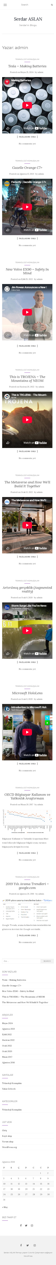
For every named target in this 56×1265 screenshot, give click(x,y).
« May (5, 1207)
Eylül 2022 (7, 1034)
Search (47, 961)
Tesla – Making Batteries (27, 66)
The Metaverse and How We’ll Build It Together (27, 484)
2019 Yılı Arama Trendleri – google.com (27, 886)
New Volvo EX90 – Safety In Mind (27, 271)
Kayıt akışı (7, 1136)
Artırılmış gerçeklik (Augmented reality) (27, 589)
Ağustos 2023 (8, 1029)
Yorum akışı (7, 1141)
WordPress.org (9, 1147)
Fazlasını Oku (27, 137)
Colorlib (31, 1252)
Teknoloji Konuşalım (27, 59)
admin (40, 72)
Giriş (4, 1130)
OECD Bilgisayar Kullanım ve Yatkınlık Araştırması (27, 796)
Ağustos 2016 (8, 1062)
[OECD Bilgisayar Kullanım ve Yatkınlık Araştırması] (27, 821)
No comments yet (27, 143)
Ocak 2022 (7, 1045)
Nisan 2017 (7, 1057)
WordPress (28, 1256)
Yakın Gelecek (9, 1089)
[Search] (52, 5)
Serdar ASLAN (28, 19)
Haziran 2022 (8, 1040)
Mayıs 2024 (7, 1023)
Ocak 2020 (7, 1051)
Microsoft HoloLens (27, 693)
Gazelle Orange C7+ (27, 167)
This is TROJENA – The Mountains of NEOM (27, 378)
